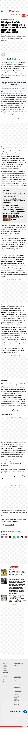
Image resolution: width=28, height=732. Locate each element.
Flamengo (5, 680)
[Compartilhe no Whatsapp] (13, 59)
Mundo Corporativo (12, 55)
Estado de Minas (16, 697)
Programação (17, 682)
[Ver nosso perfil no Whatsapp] (14, 537)
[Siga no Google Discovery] (22, 59)
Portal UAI (16, 704)
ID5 (2, 62)
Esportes (5, 676)
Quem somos (17, 691)
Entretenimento (18, 663)
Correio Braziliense (16, 700)
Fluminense (6, 682)
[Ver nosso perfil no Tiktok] (22, 537)
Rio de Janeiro (5, 666)
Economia (5, 672)
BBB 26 (16, 665)
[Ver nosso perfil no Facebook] (2, 537)
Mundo (5, 670)
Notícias (5, 663)
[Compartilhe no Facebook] (8, 59)
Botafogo (5, 678)
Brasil (4, 668)
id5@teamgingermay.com (11, 521)
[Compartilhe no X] (10, 59)
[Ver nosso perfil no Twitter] (10, 537)
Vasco (4, 684)
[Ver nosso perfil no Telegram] (18, 537)
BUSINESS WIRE (9, 525)
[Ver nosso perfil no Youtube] (25, 537)
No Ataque (16, 702)
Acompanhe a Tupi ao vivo (18, 676)
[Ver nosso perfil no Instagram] (6, 537)
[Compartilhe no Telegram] (15, 59)
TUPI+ (15, 680)
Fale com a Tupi (17, 688)
